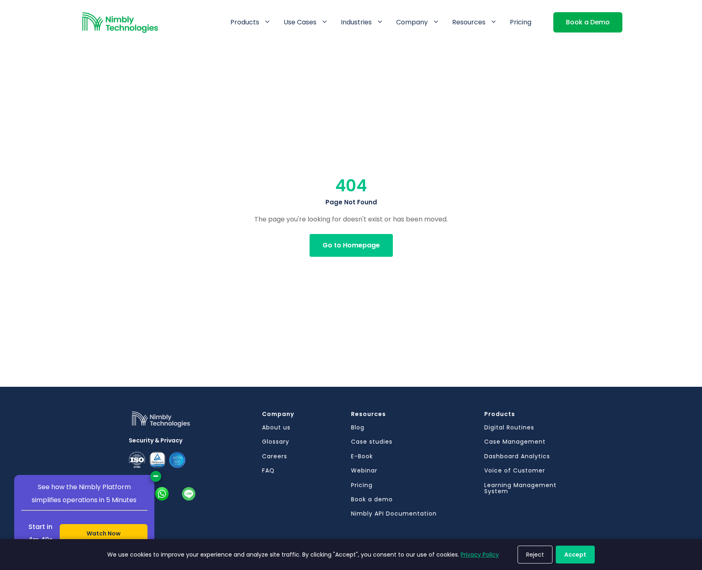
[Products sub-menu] (269, 22)
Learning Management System (520, 488)
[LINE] (188, 494)
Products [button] (244, 22)
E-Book (362, 456)
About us (276, 428)
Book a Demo (588, 22)
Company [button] (412, 22)
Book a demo (372, 499)
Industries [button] (356, 22)
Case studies (371, 442)
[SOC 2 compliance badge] (157, 460)
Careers (274, 456)
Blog (357, 428)
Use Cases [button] (300, 22)
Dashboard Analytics (517, 456)
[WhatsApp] (162, 494)
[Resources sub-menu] (495, 22)
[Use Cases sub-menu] (326, 22)
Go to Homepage (351, 245)
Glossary (275, 442)
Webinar (364, 471)
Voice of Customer (514, 471)
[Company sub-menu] (437, 22)
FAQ (268, 471)
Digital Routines (509, 428)
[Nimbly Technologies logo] (195, 422)
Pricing (520, 22)
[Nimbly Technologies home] (120, 22)
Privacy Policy (480, 554)
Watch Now (104, 533)
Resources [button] (468, 22)
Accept (575, 554)
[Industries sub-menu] (381, 22)
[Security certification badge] (177, 460)
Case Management (515, 442)
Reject (535, 554)
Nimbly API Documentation (394, 514)
